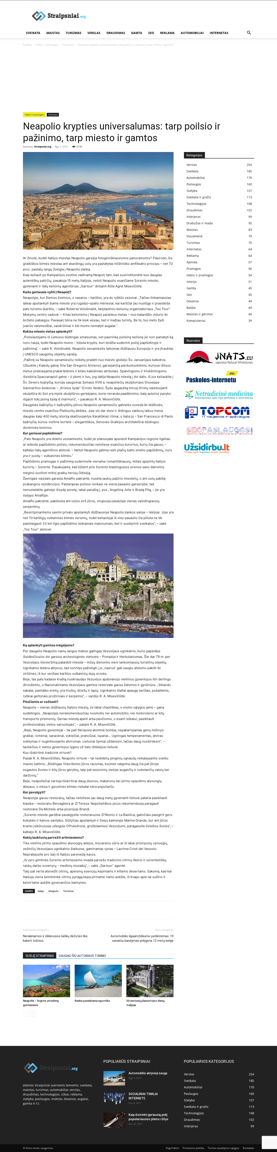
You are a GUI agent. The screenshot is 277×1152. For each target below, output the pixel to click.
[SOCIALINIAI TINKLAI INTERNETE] (114, 1098)
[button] (249, 33)
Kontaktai (248, 1148)
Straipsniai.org (42, 146)
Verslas (93, 33)
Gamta (136, 33)
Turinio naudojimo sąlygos (223, 1148)
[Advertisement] (138, 79)
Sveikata (33, 33)
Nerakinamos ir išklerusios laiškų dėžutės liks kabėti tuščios (55, 938)
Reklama (167, 33)
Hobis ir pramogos (47, 45)
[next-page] (32, 1013)
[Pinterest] (47, 909)
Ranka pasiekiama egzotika (92, 1000)
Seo (151, 33)
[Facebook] (27, 909)
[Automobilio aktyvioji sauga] (114, 1078)
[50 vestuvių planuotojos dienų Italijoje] (150, 981)
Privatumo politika (193, 1148)
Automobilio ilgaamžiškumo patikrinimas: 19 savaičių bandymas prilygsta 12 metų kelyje (142, 938)
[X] (37, 909)
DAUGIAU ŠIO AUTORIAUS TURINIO (82, 956)
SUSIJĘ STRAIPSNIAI (40, 956)
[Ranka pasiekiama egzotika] (98, 981)
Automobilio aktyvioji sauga (148, 1073)
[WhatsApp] (57, 909)
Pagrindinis (172, 1148)
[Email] (77, 909)
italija (41, 891)
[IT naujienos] (217, 418)
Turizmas (73, 33)
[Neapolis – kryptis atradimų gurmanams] (46, 981)
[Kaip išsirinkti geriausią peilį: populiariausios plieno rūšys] (114, 1120)
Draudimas (115, 33)
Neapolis (53, 891)
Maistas (53, 33)
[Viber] (67, 909)
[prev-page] (25, 1013)
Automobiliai (192, 33)
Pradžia (27, 45)
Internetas (219, 33)
